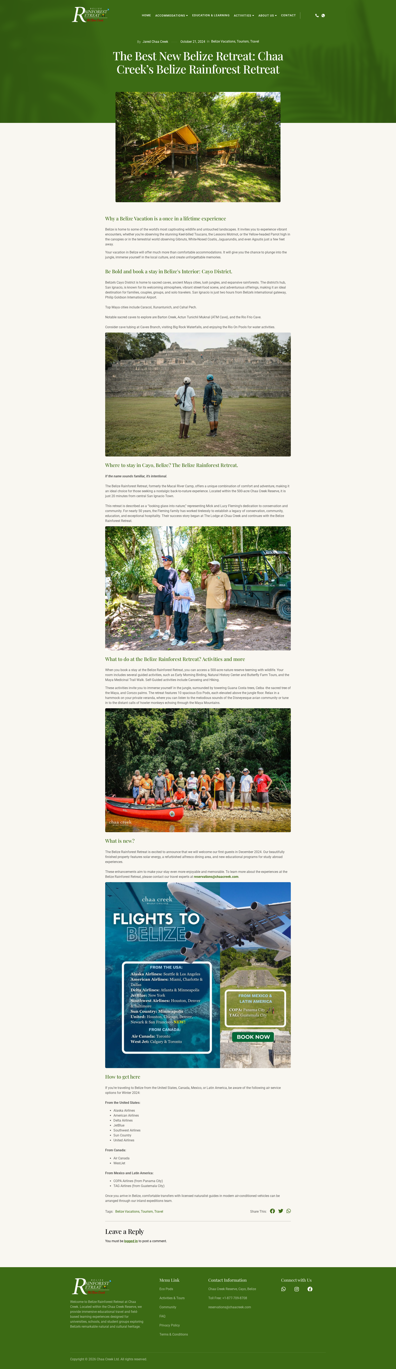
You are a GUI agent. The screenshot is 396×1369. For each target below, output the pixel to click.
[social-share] (272, 1210)
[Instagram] (296, 1289)
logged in (131, 1241)
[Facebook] (310, 1289)
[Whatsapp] (283, 1289)
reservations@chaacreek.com (216, 877)
